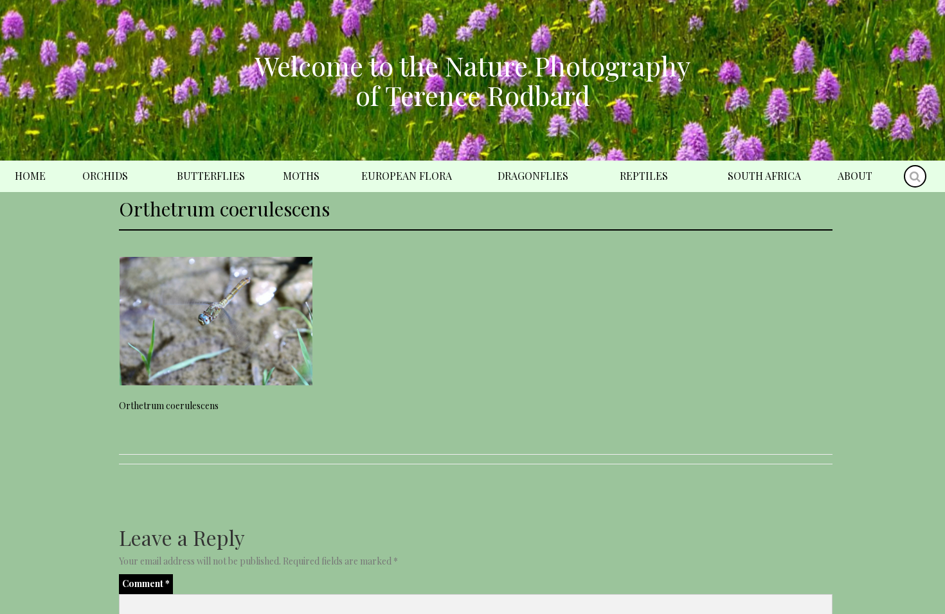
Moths (301, 175)
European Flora (406, 175)
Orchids (105, 175)
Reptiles (644, 175)
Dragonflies (533, 175)
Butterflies (211, 175)
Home (30, 175)
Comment (146, 583)
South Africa (764, 175)
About (855, 175)
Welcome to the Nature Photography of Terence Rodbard (472, 80)
